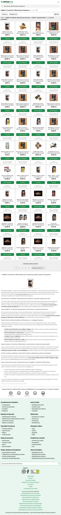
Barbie (4, 432)
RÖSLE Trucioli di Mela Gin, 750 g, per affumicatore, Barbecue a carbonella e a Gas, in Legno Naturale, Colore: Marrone (38, 176)
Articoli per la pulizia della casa (11, 458)
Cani (33, 446)
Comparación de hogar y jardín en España (31, 509)
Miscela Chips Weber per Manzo (54, 200)
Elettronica (34, 414)
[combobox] (31, 6)
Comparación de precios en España (30, 495)
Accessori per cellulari (38, 416)
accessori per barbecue (22, 294)
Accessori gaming (7, 428)
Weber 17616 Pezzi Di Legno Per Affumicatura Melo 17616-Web (23, 176)
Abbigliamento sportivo (39, 456)
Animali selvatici (36, 444)
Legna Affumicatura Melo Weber (7, 128)
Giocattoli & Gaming (8, 426)
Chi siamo (30, 484)
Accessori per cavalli (37, 440)
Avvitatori (5, 408)
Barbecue (5, 410)
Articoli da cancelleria (8, 406)
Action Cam (35, 418)
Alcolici (34, 430)
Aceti (33, 428)
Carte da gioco (6, 434)
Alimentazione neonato (9, 452)
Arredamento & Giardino (9, 402)
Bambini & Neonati (7, 414)
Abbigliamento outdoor (39, 454)
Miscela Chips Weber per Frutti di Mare (38, 128)
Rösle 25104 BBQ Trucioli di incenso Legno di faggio (38, 80)
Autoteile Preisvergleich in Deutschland (30, 503)
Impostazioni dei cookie (30, 488)
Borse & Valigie (6, 446)
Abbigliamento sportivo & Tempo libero (43, 458)
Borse (4, 444)
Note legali (30, 476)
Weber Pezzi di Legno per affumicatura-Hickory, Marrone (53, 248)
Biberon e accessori (8, 422)
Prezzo (4, 14)
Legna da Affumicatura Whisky (22, 248)
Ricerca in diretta (31, 480)
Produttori (13, 14)
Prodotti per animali (37, 438)
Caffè (33, 434)
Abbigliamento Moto (38, 404)
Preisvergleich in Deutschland (30, 499)
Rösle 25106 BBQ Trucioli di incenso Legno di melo (38, 56)
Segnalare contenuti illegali (30, 263)
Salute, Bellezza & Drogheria (11, 450)
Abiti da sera (5, 440)
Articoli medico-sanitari (9, 456)
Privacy (31, 478)
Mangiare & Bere (36, 426)
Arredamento (6, 404)
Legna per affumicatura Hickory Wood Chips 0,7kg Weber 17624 (54, 224)
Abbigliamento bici (37, 452)
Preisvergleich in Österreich (30, 497)
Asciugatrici (35, 420)
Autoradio (34, 410)
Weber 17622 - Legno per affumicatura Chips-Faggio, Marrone (53, 176)
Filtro (57, 14)
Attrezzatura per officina (39, 408)
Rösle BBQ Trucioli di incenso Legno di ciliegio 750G (7, 80)
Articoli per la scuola (8, 420)
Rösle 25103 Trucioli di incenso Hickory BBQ (7, 104)
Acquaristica (35, 442)
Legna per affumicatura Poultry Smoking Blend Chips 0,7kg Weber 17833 (38, 32)
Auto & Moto (34, 402)
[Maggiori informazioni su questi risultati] (36, 10)
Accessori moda (6, 442)
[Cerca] (2, 6)
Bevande (34, 432)
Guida (30, 486)
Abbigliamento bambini (9, 416)
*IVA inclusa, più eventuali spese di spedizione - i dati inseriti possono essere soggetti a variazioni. (30, 512)
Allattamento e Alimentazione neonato (13, 418)
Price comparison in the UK (30, 501)
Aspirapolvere (36, 422)
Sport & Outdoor (36, 450)
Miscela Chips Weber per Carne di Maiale (23, 200)
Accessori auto (36, 406)
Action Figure (6, 430)
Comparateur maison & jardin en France (30, 507)
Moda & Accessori (7, 438)
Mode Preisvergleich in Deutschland (30, 505)
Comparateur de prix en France (31, 493)
